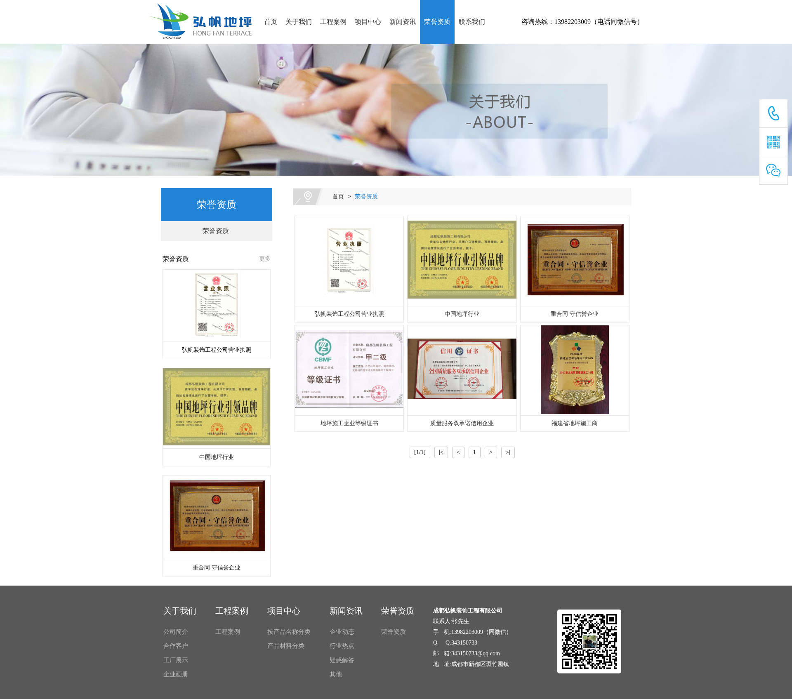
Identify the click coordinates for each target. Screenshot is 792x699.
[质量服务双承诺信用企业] (462, 370)
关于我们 (298, 21)
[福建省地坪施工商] (575, 370)
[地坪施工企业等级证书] (349, 370)
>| (508, 452)
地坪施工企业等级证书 (349, 423)
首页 (270, 21)
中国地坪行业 (462, 314)
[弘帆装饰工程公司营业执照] (349, 261)
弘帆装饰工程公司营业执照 (349, 314)
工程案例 (333, 21)
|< (441, 452)
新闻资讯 (402, 21)
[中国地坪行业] (462, 261)
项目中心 (368, 21)
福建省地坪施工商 (575, 423)
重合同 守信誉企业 (575, 314)
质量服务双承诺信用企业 (462, 423)
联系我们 (472, 21)
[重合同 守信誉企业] (575, 261)
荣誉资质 (437, 21)
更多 (265, 259)
